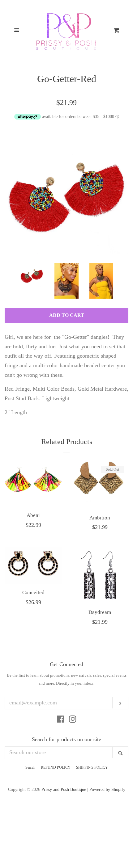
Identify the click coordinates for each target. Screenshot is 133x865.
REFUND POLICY (56, 767)
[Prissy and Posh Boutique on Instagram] (72, 720)
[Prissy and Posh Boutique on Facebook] (60, 720)
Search (30, 767)
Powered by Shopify (107, 789)
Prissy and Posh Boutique (63, 789)
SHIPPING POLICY (92, 767)
